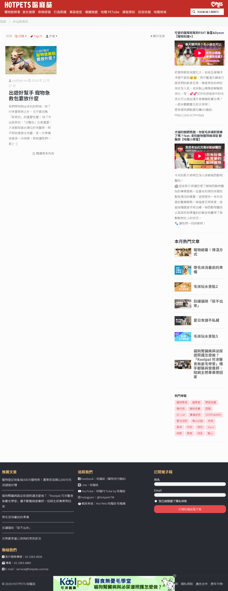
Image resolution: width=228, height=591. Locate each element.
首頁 (3, 21)
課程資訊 (128, 12)
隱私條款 (187, 583)
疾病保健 (44, 12)
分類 (21, 36)
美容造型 (75, 12)
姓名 (157, 479)
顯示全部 (159, 36)
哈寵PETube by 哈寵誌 (110, 491)
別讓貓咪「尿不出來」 (17, 527)
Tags (37, 36)
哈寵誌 (94, 485)
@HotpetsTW (105, 497)
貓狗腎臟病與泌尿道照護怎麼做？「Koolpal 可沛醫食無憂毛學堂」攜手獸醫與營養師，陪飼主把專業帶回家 (37, 500)
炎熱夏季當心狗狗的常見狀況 (21, 538)
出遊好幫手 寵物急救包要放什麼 (29, 95)
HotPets (17, 80)
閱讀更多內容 (45, 153)
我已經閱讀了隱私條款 (173, 501)
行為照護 (60, 12)
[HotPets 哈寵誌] (28, 4)
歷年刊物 (217, 583)
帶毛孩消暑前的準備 (15, 517)
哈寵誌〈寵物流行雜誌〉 (112, 479)
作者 (52, 36)
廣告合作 (202, 583)
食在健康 (28, 12)
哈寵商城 (160, 12)
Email (158, 490)
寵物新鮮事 (12, 12)
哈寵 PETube (110, 12)
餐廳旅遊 (91, 12)
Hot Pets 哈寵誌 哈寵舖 (110, 503)
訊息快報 (144, 12)
